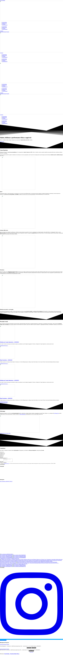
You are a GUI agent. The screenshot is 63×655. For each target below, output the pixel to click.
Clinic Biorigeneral (22, 414)
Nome (1, 452)
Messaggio (2, 461)
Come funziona (4, 22)
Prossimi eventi (4, 23)
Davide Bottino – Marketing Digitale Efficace (11, 653)
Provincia (1, 457)
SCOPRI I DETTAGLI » (4, 345)
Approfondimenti (4, 29)
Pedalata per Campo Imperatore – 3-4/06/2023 (9, 342)
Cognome (1, 453)
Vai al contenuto (2, 0)
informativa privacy (6, 463)
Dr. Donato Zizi (56, 413)
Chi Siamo (3, 28)
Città (1, 456)
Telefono (1, 454)
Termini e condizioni (3, 462)
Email (1, 455)
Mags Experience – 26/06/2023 (6, 360)
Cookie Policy (31, 652)
